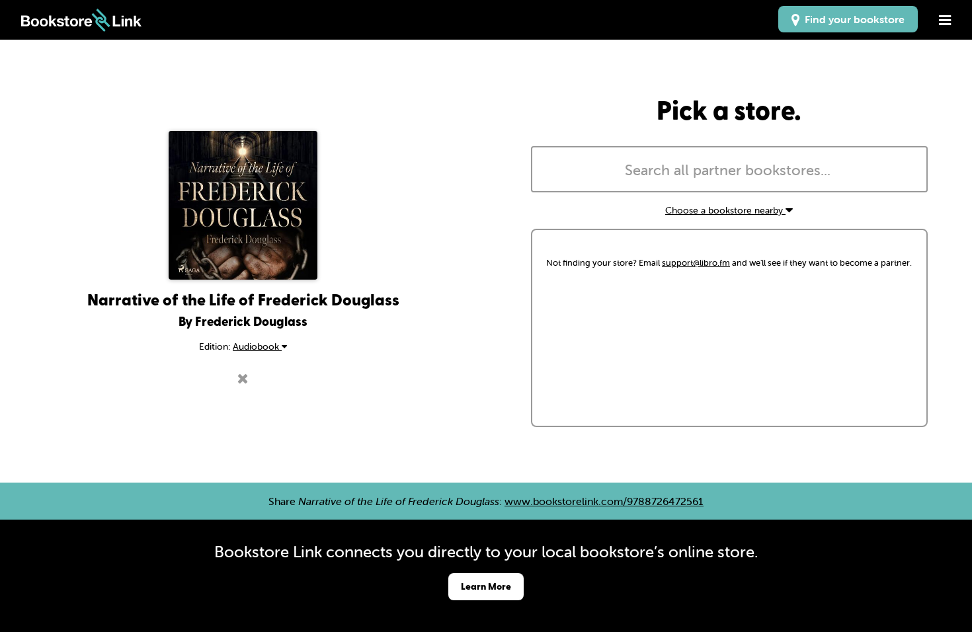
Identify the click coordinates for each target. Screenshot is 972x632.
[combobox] (729, 169)
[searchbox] (729, 170)
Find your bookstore (852, 19)
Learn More (486, 586)
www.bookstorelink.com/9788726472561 (604, 501)
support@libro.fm (696, 262)
